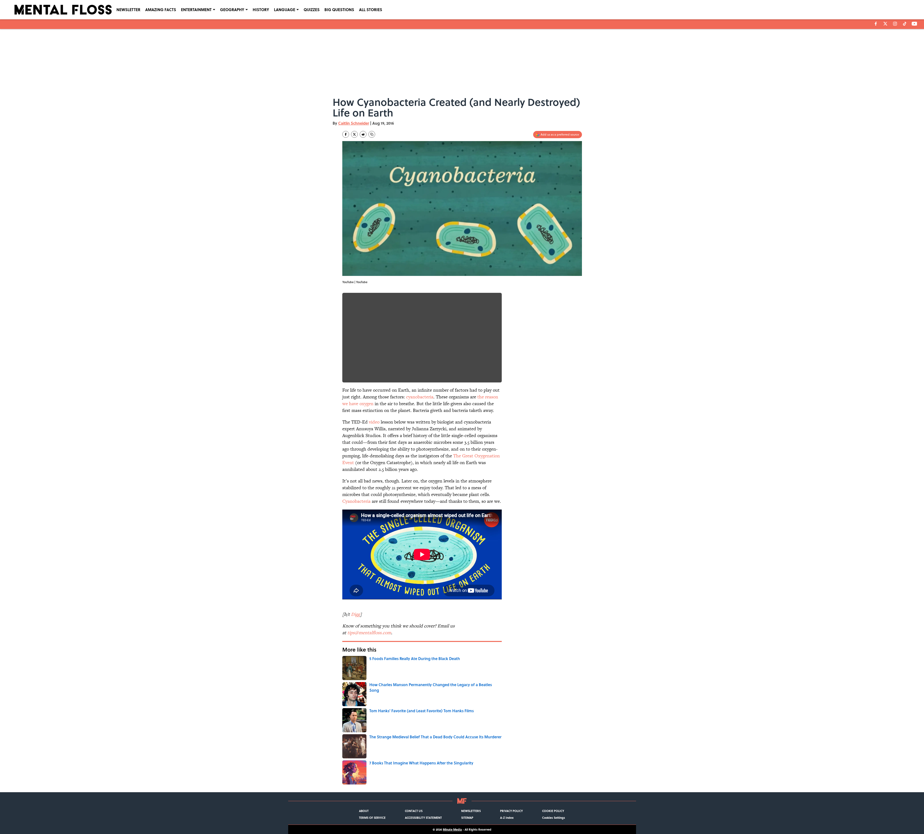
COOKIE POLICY (553, 811)
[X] (885, 24)
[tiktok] (904, 24)
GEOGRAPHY (232, 9)
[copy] (371, 134)
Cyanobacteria (356, 501)
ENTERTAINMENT (196, 9)
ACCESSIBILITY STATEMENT (423, 817)
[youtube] (914, 24)
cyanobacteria (419, 397)
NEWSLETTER (128, 9)
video (374, 422)
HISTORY (261, 9)
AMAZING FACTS (160, 9)
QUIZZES (312, 9)
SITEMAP (467, 817)
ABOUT (364, 811)
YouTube (361, 282)
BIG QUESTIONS (339, 9)
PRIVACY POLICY (511, 811)
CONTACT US (414, 811)
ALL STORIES (370, 9)
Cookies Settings (553, 817)
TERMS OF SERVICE (372, 817)
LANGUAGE (284, 9)
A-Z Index (507, 817)
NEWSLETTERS (471, 811)
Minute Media (452, 829)
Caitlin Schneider (353, 123)
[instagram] (895, 24)
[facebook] (876, 24)
